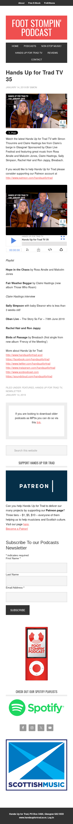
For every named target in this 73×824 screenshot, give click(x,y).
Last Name (12, 574)
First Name (13, 558)
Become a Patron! (17, 529)
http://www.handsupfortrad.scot (24, 355)
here (26, 524)
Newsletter (13, 391)
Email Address (15, 587)
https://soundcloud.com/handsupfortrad (29, 376)
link (39, 422)
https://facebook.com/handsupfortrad (27, 359)
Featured (28, 387)
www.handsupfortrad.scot (32, 817)
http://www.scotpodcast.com (22, 372)
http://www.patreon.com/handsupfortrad (29, 178)
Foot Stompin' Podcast (36, 27)
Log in (51, 817)
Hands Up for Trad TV (48, 387)
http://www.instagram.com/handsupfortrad (30, 367)
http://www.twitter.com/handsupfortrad (28, 363)
